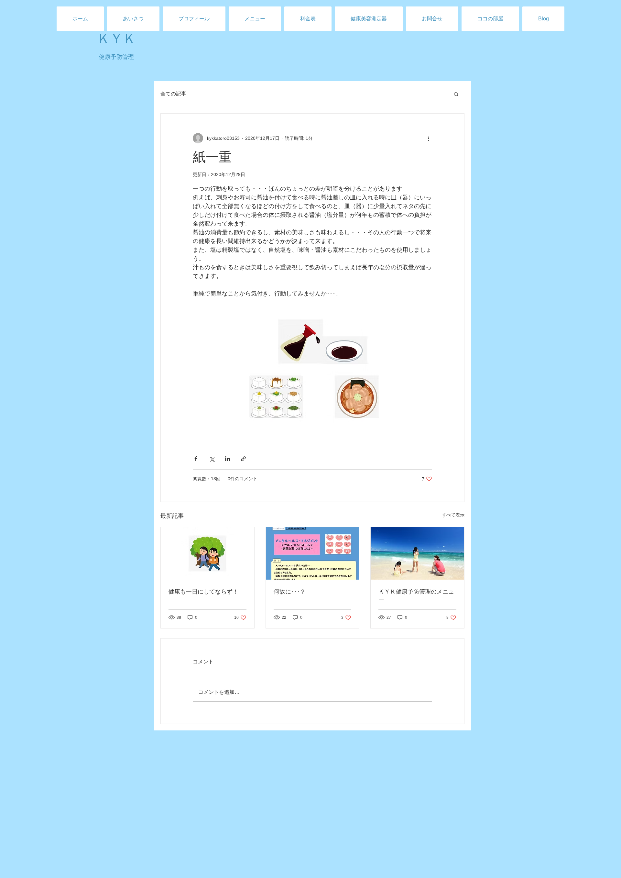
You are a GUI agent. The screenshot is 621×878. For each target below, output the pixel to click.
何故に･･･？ (290, 591)
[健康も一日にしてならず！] (207, 553)
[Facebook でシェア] (196, 459)
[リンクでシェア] (243, 459)
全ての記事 (173, 93)
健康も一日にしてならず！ (203, 591)
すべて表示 (453, 514)
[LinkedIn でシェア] (227, 459)
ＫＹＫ (116, 38)
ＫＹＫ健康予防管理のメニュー (416, 595)
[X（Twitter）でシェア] (212, 459)
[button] (456, 93)
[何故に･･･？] (312, 553)
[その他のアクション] (428, 138)
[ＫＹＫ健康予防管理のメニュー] (417, 553)
